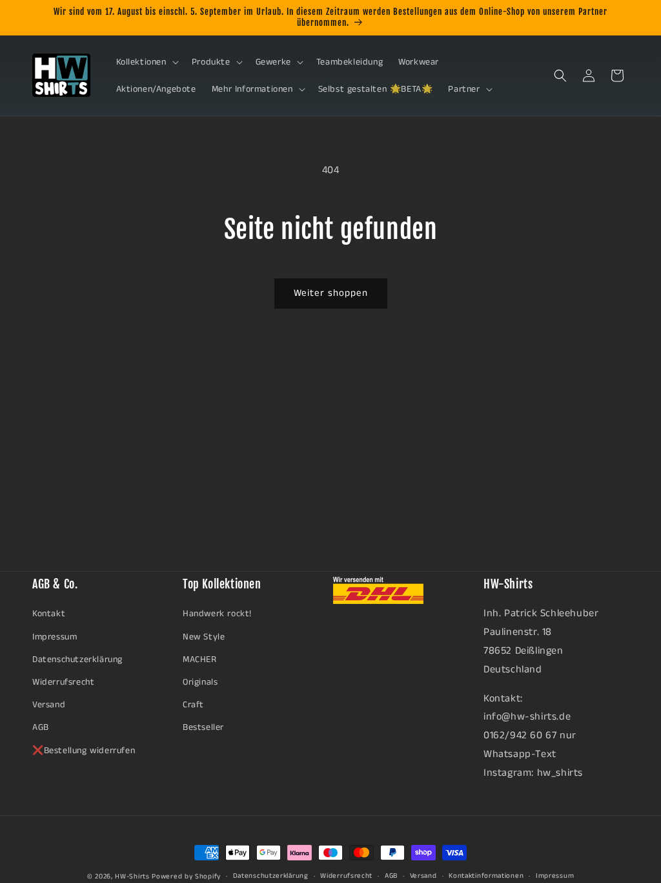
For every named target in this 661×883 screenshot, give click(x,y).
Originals (200, 682)
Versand (48, 704)
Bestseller (203, 727)
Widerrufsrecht (63, 682)
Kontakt (48, 613)
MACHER (200, 659)
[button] (146, 62)
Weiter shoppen (331, 293)
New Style (204, 636)
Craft (193, 704)
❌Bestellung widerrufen (83, 750)
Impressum (54, 636)
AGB (40, 727)
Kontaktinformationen (486, 876)
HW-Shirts (132, 876)
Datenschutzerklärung (77, 659)
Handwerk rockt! (217, 613)
